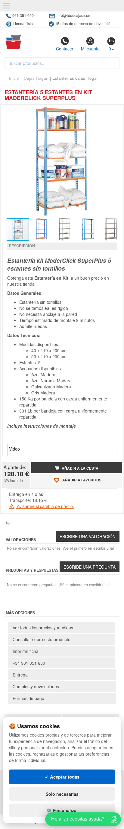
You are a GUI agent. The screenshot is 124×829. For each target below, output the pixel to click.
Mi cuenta (90, 49)
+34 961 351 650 (29, 663)
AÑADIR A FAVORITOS (81, 480)
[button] (112, 112)
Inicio (14, 78)
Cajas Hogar (36, 78)
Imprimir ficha (26, 651)
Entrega (20, 675)
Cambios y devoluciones (36, 686)
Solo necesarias (62, 794)
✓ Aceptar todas (62, 776)
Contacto (64, 49)
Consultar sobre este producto (41, 639)
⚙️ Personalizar (62, 810)
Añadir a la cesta (79, 468)
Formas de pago (28, 698)
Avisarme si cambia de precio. (45, 506)
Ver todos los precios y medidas (43, 628)
